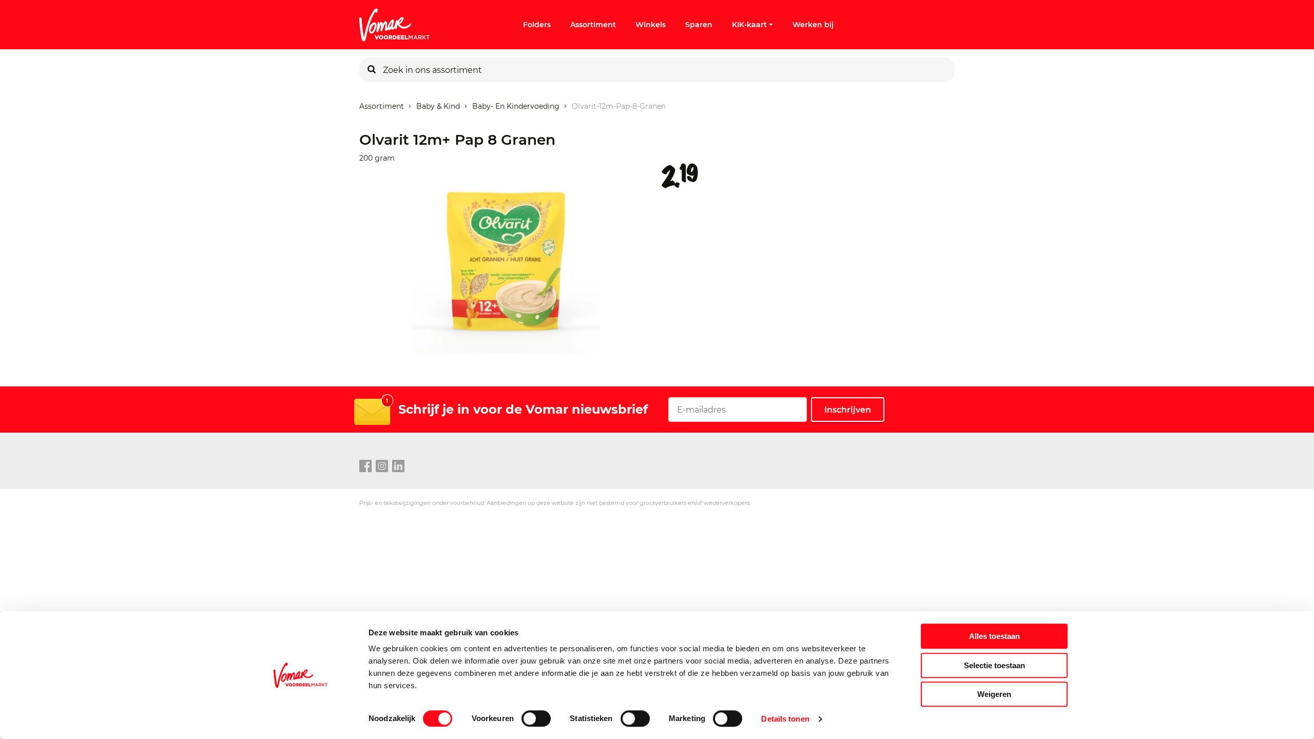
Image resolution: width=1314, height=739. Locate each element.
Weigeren (994, 694)
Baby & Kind (438, 104)
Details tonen (785, 718)
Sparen (698, 24)
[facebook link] (365, 466)
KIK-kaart (749, 24)
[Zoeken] (371, 70)
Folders (537, 24)
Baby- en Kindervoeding (515, 104)
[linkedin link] (398, 466)
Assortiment (593, 24)
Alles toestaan (994, 636)
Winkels (650, 24)
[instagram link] (382, 466)
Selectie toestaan (994, 665)
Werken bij (813, 24)
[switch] (536, 718)
